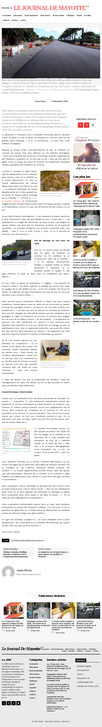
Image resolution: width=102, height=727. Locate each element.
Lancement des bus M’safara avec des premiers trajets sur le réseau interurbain (86, 293)
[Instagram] (9, 703)
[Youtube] (18, 703)
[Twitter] (86, 125)
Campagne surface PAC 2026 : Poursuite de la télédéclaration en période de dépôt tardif (86, 233)
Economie (42, 79)
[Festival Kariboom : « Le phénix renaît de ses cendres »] (86, 308)
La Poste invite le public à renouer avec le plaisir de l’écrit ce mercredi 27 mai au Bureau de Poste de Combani (86, 263)
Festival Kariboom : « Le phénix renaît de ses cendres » (86, 321)
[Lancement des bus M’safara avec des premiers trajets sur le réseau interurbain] (86, 280)
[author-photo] (3, 630)
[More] (93, 125)
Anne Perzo (40, 101)
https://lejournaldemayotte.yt (29, 574)
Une (64, 79)
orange (54, 79)
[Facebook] (80, 125)
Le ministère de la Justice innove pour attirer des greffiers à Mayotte (53, 554)
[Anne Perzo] (8, 572)
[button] (7, 7)
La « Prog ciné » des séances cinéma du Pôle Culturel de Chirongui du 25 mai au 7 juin (86, 203)
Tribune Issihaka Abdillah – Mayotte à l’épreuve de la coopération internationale (15, 554)
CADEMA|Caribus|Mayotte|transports (27, 541)
